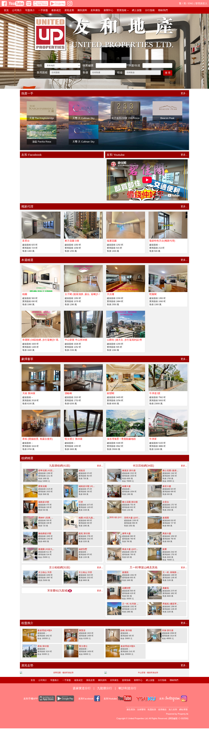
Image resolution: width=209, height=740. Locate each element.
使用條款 (162, 709)
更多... (184, 93)
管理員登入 (201, 3)
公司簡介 (17, 10)
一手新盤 (43, 10)
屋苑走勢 (69, 10)
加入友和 (173, 709)
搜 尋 (167, 72)
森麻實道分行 (82, 688)
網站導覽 (183, 709)
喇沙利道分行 (127, 688)
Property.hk (183, 714)
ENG (190, 3)
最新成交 (56, 10)
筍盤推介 (30, 10)
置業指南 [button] (122, 10)
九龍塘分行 (104, 688)
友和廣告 (95, 10)
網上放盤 (137, 10)
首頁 (6, 10)
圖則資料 (82, 10)
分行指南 (150, 10)
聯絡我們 (163, 10)
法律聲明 (141, 709)
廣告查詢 (131, 709)
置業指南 (126, 680)
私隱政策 (152, 709)
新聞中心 (108, 10)
